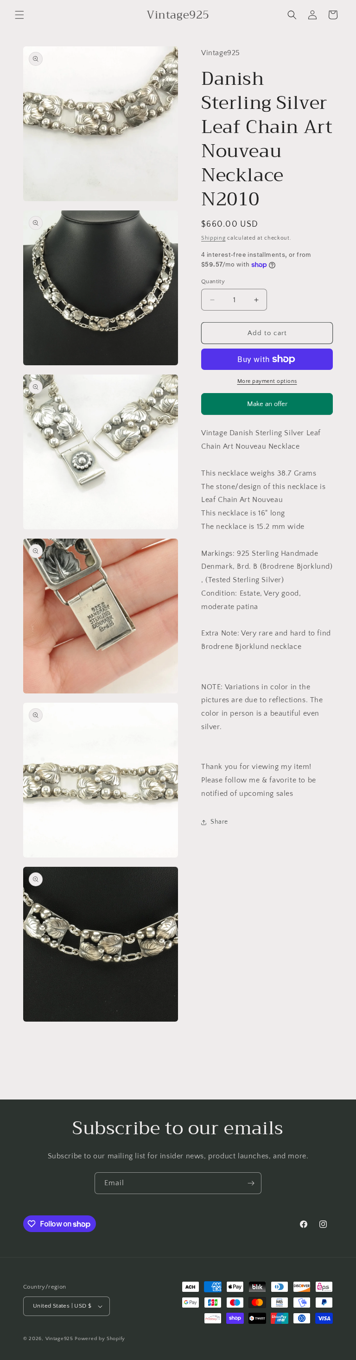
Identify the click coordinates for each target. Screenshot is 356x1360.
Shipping (213, 238)
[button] (19, 15)
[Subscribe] (251, 1183)
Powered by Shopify (100, 1338)
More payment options (267, 381)
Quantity (213, 281)
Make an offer (267, 407)
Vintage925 (59, 1338)
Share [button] (219, 822)
